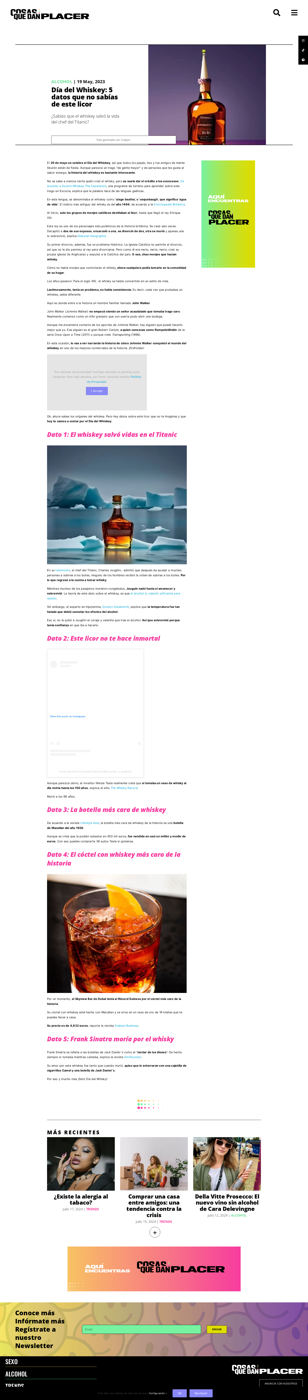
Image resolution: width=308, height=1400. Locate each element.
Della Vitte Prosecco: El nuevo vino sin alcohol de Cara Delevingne (227, 1202)
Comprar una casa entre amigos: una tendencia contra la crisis (154, 1205)
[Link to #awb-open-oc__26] (294, 12)
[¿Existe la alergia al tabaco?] (81, 1164)
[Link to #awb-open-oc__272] (276, 12)
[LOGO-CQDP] (50, 10)
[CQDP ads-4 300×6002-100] (228, 162)
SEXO (11, 1361)
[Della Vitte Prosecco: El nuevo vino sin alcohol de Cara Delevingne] (227, 1164)
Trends (92, 1209)
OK (180, 1393)
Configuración (157, 1393)
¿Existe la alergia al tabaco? (81, 1199)
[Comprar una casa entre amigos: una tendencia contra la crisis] (154, 1164)
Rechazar (201, 1393)
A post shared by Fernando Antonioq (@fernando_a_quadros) (95, 771)
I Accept (97, 391)
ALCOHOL (16, 1373)
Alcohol (61, 81)
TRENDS (14, 1386)
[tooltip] (303, 40)
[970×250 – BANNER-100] (154, 1248)
